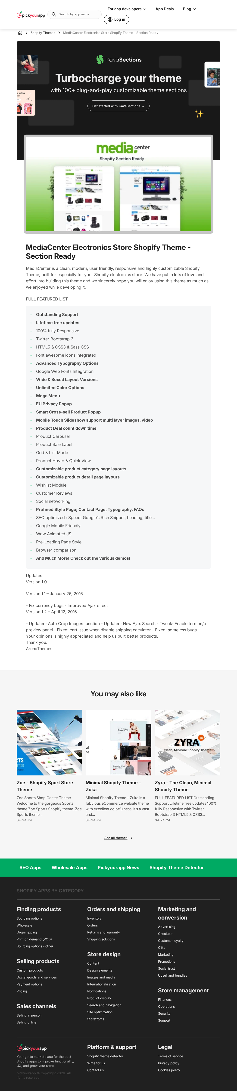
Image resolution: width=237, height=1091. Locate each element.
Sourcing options (29, 918)
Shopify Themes (43, 33)
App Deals (165, 8)
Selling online (26, 1022)
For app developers (125, 8)
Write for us (96, 1063)
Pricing (22, 991)
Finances (165, 999)
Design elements (99, 970)
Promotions (166, 961)
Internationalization (101, 984)
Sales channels (36, 1006)
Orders (92, 925)
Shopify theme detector (105, 1056)
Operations (166, 1006)
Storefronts (95, 1019)
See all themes (116, 838)
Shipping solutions (101, 939)
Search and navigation (104, 1005)
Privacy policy (168, 1063)
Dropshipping (27, 932)
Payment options (29, 984)
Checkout (165, 934)
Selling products (38, 961)
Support (164, 1020)
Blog (187, 8)
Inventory (94, 918)
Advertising (166, 927)
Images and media (101, 977)
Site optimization (99, 1012)
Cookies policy (169, 1070)
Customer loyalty (171, 941)
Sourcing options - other (35, 946)
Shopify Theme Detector (177, 867)
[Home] (24, 32)
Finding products (39, 909)
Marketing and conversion (177, 913)
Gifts (161, 947)
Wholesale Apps (69, 867)
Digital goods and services (37, 977)
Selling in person (29, 1015)
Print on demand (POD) (34, 939)
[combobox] (74, 14)
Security (164, 1013)
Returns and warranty (103, 932)
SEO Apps (30, 867)
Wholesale (24, 925)
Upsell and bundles (172, 975)
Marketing (166, 954)
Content (93, 963)
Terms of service (170, 1056)
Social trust (166, 968)
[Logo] (31, 14)
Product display (99, 998)
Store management (183, 990)
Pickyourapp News (118, 867)
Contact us (95, 1070)
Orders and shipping (113, 909)
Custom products (30, 970)
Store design (104, 954)
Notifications (96, 991)
